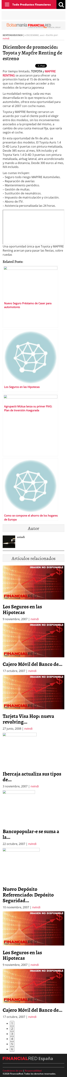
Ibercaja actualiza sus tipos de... (32, 776)
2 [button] (12, 1029)
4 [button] (12, 1039)
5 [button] (12, 1044)
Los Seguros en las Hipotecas (22, 609)
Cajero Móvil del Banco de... (32, 664)
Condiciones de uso (13, 1070)
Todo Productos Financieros (31, 4)
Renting (8, 35)
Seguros (18, 35)
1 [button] (12, 1023)
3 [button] (12, 1034)
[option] (33, 648)
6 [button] (12, 1049)
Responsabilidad (33, 1070)
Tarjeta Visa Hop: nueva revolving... (28, 719)
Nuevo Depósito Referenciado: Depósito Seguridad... (28, 894)
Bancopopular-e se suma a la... (31, 834)
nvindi (6, 38)
